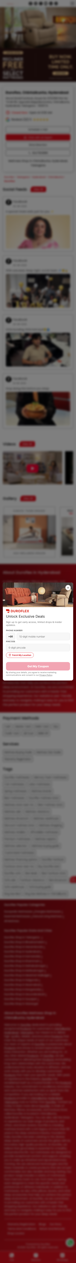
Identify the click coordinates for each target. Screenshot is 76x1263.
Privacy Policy (45, 675)
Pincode (10, 641)
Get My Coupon (38, 666)
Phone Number (14, 630)
